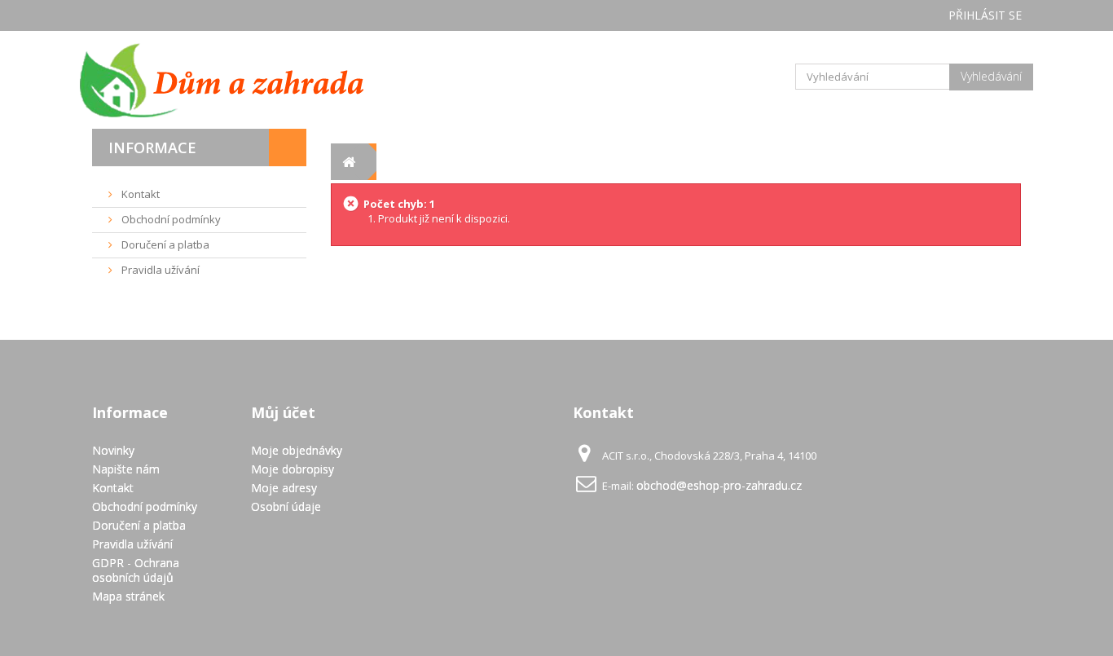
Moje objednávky (296, 450)
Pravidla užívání (159, 269)
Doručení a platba (164, 244)
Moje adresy (284, 487)
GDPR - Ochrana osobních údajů (135, 570)
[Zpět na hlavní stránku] (349, 161)
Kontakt (139, 194)
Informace (152, 147)
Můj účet (283, 412)
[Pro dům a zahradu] (239, 80)
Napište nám (126, 469)
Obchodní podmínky (170, 219)
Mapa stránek (128, 596)
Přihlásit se (985, 15)
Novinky (113, 450)
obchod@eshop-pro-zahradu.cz (719, 485)
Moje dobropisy (292, 469)
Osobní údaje (286, 506)
